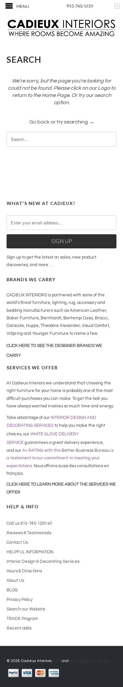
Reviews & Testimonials (29, 533)
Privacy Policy (19, 599)
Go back (39, 122)
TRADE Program (22, 618)
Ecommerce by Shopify (90, 661)
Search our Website (26, 609)
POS (57, 661)
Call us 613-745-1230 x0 (29, 523)
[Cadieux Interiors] (61, 28)
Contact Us (17, 542)
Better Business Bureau (86, 450)
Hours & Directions (24, 571)
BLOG (12, 590)
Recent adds (19, 628)
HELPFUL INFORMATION (30, 552)
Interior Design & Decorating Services (43, 561)
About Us (15, 580)
